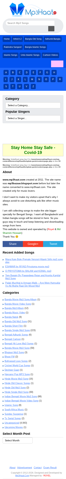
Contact (38, 467)
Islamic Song (11, 405)
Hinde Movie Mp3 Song (16, 378)
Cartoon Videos (50, 55)
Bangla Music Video (15, 312)
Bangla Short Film (14, 326)
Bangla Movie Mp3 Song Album (21, 299)
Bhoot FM (10, 356)
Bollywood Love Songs (16, 361)
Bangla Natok (11, 317)
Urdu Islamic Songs (30, 55)
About (12, 467)
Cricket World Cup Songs (17, 365)
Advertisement (24, 467)
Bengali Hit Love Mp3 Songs (19, 343)
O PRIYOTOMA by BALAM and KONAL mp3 (28, 271)
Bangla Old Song (33, 39)
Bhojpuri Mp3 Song (14, 352)
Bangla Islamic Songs (35, 47)
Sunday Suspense (14, 414)
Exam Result (50, 467)
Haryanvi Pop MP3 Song (17, 374)
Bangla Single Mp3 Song (17, 330)
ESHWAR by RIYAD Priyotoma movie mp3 (27, 266)
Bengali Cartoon (13, 339)
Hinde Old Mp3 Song (15, 387)
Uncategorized (12, 422)
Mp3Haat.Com (22, 475)
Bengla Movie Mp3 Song (17, 348)
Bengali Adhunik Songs (16, 334)
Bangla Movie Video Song (18, 304)
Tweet (53, 243)
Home (7, 39)
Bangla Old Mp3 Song (16, 321)
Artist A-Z (17, 39)
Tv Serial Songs (13, 418)
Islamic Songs (10, 55)
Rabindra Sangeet (12, 47)
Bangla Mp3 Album (14, 308)
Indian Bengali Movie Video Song (21, 400)
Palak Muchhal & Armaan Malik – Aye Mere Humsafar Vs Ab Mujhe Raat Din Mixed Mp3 (32, 284)
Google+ (33, 243)
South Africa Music (14, 409)
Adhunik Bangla (52, 39)
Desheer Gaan (12, 370)
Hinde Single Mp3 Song (17, 392)
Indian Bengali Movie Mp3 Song (21, 396)
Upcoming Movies (14, 427)
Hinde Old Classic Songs (17, 383)
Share (13, 243)
